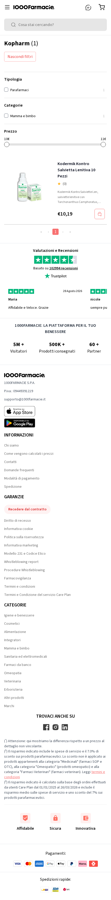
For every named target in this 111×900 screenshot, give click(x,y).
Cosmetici (12, 623)
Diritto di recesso (17, 520)
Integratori (12, 640)
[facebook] (46, 727)
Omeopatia (12, 673)
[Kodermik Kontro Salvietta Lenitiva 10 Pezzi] (30, 187)
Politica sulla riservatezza (24, 537)
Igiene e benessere (19, 615)
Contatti (10, 462)
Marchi (9, 706)
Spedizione (13, 486)
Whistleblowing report (21, 561)
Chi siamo (11, 445)
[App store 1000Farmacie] (24, 411)
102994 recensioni (63, 268)
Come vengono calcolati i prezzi (28, 453)
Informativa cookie (18, 529)
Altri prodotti (14, 697)
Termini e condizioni (19, 586)
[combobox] (55, 25)
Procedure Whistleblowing (24, 570)
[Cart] (103, 7)
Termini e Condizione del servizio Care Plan (37, 594)
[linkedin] (65, 727)
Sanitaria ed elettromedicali (25, 656)
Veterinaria (12, 681)
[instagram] (55, 727)
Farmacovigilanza (17, 578)
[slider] (6, 144)
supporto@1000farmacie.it (24, 399)
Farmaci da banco (17, 664)
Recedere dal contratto (27, 509)
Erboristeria (13, 689)
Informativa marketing (21, 545)
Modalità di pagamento (21, 478)
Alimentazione (15, 632)
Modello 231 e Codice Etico (25, 553)
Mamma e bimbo (16, 648)
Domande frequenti (19, 470)
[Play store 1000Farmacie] (24, 423)
